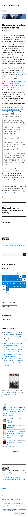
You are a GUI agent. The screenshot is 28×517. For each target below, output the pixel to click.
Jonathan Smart (8, 437)
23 (7, 286)
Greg (17, 72)
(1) (24, 123)
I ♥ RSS (4, 488)
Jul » (21, 293)
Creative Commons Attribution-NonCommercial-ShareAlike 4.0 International (11, 477)
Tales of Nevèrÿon (12, 425)
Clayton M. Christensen (9, 415)
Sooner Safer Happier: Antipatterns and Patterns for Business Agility (15, 434)
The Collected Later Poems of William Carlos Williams (14, 443)
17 (10, 283)
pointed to (14, 77)
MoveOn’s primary (8, 35)
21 (24, 283)
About (4, 496)
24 (10, 286)
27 (21, 286)
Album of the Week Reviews (11, 499)
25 (14, 286)
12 (17, 280)
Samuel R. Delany (11, 427)
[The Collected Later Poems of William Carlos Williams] (4, 441)
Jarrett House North (11, 5)
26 (17, 286)
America (22, 197)
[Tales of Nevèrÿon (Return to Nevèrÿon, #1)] (4, 426)
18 (14, 283)
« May (7, 293)
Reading (6, 404)
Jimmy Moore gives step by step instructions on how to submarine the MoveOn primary (13, 83)
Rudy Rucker (10, 422)
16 (7, 283)
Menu (4, 10)
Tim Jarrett (7, 197)
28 (24, 286)
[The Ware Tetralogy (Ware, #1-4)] (4, 420)
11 (14, 280)
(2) (8, 164)
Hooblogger (17, 74)
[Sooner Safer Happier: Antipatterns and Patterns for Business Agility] (4, 432)
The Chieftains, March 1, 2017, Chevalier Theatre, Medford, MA (14, 363)
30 (7, 289)
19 (17, 283)
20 (21, 283)
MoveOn (11, 59)
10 (10, 280)
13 (20, 280)
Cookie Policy (10, 510)
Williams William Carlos (9, 446)
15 (4, 283)
